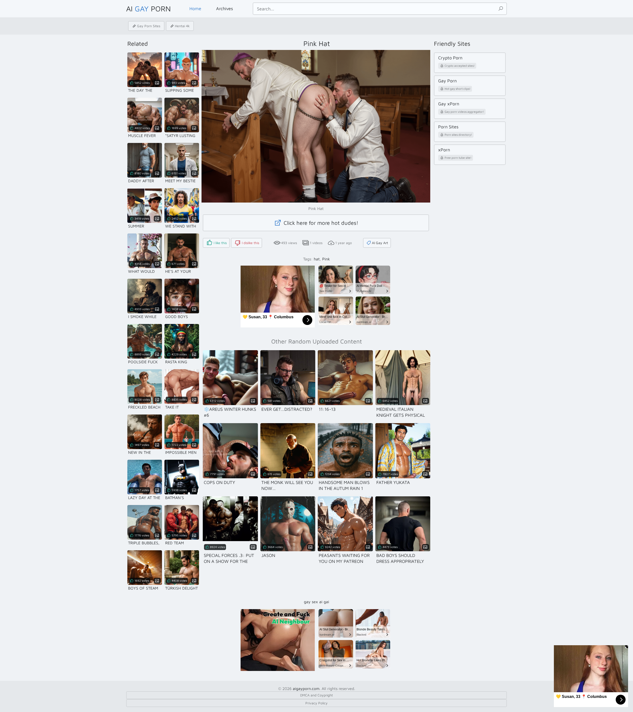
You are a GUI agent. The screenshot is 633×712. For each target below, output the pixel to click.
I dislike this (250, 243)
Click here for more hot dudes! (320, 223)
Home (195, 8)
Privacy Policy (316, 703)
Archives (224, 8)
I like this (220, 243)
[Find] (501, 8)
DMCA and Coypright (316, 695)
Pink (326, 259)
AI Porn (148, 8)
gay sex (311, 601)
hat (317, 259)
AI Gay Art (380, 243)
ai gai (324, 601)
